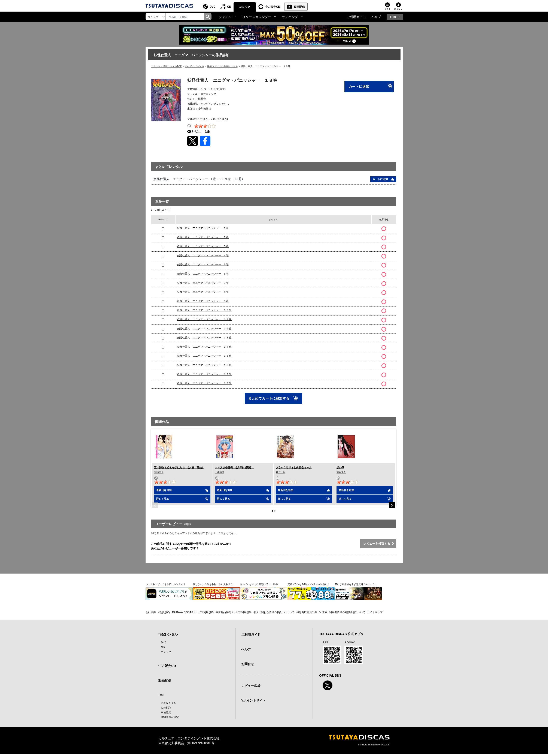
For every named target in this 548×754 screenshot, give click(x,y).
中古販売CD (272, 7)
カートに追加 (359, 86)
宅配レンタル (168, 702)
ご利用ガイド (356, 16)
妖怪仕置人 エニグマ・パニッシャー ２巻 (203, 237)
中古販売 (166, 712)
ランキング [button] (290, 16)
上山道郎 (219, 472)
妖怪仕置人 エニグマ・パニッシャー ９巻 (203, 301)
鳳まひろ (280, 472)
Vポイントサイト (253, 700)
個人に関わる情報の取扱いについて (274, 612)
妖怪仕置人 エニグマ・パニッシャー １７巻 (204, 374)
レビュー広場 (251, 685)
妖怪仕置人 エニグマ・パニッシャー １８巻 (204, 383)
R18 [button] (393, 16)
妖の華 (340, 467)
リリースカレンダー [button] (256, 16)
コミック (244, 7)
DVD (212, 7)
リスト (387, 9)
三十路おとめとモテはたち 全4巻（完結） (179, 467)
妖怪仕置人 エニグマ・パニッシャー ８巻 (203, 291)
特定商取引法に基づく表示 (311, 612)
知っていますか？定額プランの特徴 (259, 584)
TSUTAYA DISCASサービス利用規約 (193, 612)
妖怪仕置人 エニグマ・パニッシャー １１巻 (204, 319)
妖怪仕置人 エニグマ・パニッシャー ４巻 (203, 255)
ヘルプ (376, 16)
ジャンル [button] (225, 16)
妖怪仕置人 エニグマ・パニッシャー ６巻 (203, 273)
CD (229, 7)
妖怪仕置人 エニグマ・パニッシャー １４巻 (204, 346)
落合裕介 (341, 472)
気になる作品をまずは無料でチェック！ (356, 584)
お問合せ (247, 663)
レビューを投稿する (377, 543)
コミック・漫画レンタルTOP (166, 66)
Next (392, 505)
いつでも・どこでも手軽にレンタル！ (166, 584)
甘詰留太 (159, 472)
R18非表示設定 (170, 717)
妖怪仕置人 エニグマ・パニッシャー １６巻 (204, 364)
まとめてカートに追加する (269, 398)
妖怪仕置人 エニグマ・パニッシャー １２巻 (204, 328)
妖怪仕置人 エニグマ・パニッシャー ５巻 (203, 264)
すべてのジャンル (194, 66)
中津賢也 (201, 98)
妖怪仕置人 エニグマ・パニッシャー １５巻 (204, 355)
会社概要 (151, 612)
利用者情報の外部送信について (347, 612)
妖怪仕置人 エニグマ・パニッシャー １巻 (203, 228)
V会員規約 (164, 612)
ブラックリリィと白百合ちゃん (294, 467)
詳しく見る (162, 498)
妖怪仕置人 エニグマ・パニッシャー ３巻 (203, 246)
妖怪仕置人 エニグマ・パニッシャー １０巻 (204, 310)
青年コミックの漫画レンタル (222, 66)
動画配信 (299, 7)
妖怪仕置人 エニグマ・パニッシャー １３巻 (204, 337)
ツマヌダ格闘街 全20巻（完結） (234, 467)
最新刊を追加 (164, 490)
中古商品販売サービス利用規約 (234, 612)
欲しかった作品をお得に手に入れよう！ (214, 584)
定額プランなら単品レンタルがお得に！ (308, 584)
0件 (207, 131)
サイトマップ (375, 612)
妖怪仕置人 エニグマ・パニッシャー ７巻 (203, 282)
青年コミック (208, 93)
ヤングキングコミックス (215, 103)
